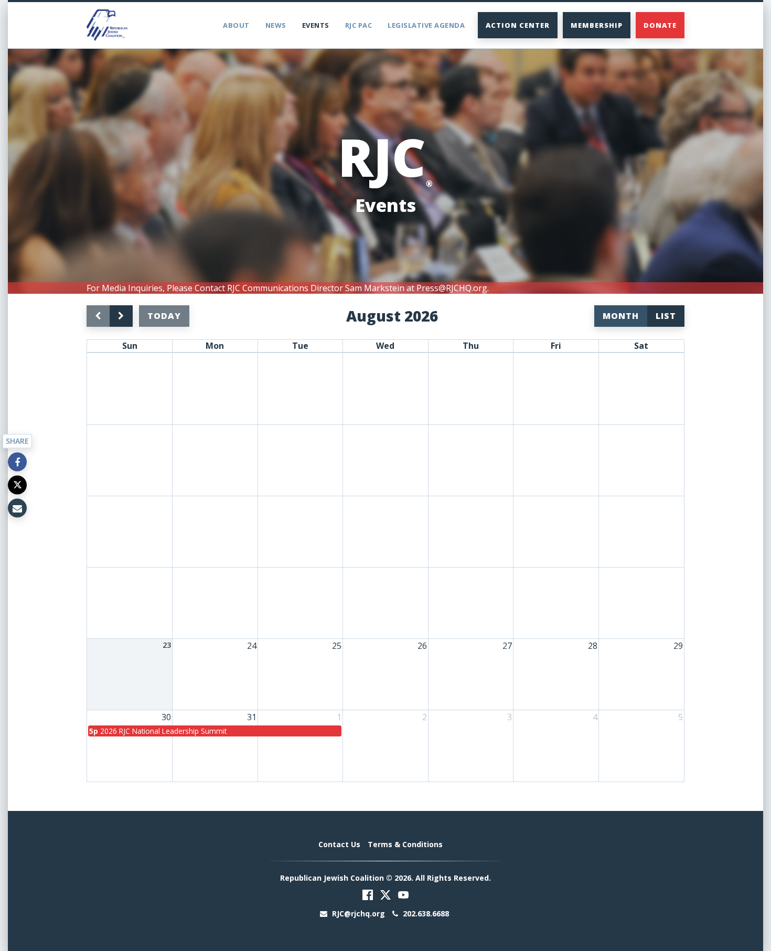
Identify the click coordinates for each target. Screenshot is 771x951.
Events (315, 25)
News (275, 25)
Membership (597, 25)
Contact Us (339, 844)
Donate (660, 25)
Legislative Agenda (426, 25)
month (621, 316)
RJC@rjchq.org (358, 913)
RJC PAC (358, 25)
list (666, 316)
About (236, 25)
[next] (121, 316)
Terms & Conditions (405, 844)
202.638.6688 (425, 913)
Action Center (518, 25)
